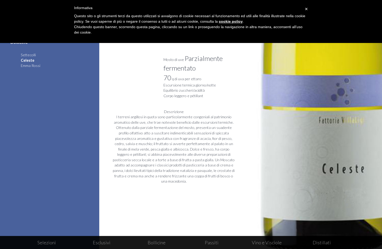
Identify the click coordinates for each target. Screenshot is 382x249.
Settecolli (28, 55)
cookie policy (231, 21)
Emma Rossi (30, 65)
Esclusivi (101, 242)
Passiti (212, 242)
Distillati (322, 242)
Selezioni (46, 242)
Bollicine (157, 242)
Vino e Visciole (267, 242)
